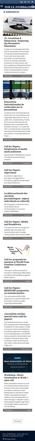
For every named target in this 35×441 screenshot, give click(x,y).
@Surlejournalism (10, 439)
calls (29, 410)
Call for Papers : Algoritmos (12, 171)
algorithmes (27, 186)
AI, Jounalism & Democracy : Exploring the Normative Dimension (16, 42)
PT (29, 2)
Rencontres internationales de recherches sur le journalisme (14, 105)
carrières (28, 215)
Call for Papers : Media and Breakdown (16, 223)
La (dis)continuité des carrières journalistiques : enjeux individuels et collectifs (17, 197)
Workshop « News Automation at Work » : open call (16, 378)
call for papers (26, 76)
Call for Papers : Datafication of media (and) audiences (15, 149)
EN (22, 2)
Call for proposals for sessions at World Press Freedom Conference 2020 (16, 263)
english (28, 281)
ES (25, 2)
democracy (27, 238)
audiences (27, 163)
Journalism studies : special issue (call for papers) (15, 316)
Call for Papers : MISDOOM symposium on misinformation (16, 290)
